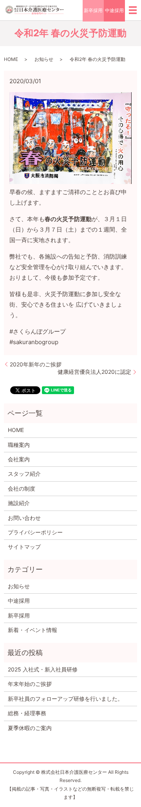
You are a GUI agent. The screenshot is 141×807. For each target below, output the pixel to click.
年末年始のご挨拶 (30, 683)
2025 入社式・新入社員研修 (43, 669)
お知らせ (43, 59)
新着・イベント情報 (32, 630)
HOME (11, 59)
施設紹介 (19, 503)
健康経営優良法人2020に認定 (94, 371)
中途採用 (114, 10)
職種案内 (19, 444)
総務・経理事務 (27, 713)
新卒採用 (93, 10)
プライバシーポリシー (35, 532)
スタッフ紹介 (24, 473)
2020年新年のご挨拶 (35, 364)
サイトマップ (24, 546)
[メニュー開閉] (133, 10)
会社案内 (19, 459)
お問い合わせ (24, 517)
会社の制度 (21, 488)
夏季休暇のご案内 (30, 728)
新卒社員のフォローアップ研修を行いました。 (65, 698)
